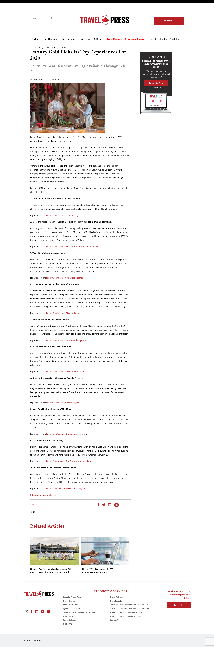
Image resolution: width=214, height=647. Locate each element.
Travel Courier (69, 601)
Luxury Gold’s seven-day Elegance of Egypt (66, 488)
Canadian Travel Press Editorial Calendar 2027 (129, 608)
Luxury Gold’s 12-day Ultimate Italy (62, 215)
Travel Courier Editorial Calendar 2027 (126, 616)
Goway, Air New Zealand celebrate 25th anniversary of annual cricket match (51, 571)
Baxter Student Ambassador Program (79, 612)
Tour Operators (51, 38)
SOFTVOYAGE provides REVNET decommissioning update (99, 571)
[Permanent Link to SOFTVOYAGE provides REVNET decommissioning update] (105, 551)
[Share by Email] (116, 504)
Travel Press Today (71, 605)
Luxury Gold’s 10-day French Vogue (62, 402)
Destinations (68, 38)
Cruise (80, 38)
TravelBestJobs (69, 616)
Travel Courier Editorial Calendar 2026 (126, 612)
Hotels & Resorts (96, 38)
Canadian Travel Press (72, 597)
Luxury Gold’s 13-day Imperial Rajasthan (64, 277)
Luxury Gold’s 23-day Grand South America (66, 434)
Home (32, 48)
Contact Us (114, 620)
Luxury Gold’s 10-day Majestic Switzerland (65, 371)
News (36, 48)
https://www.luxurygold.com (43, 495)
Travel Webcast (116, 597)
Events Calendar (158, 38)
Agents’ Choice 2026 (71, 608)
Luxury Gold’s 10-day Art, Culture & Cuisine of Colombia (72, 246)
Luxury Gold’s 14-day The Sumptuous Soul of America (71, 461)
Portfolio (174, 38)
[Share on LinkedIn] (109, 504)
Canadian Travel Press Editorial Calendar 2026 (129, 605)
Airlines (36, 38)
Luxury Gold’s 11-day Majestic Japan (62, 313)
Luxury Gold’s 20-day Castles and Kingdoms (66, 340)
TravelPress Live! (117, 601)
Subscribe (169, 20)
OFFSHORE (67, 624)
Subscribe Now (156, 83)
